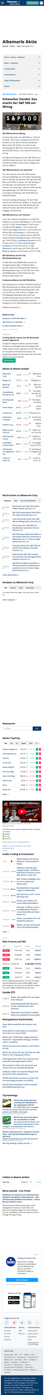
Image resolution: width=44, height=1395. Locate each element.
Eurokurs (8, 1365)
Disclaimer (32, 1337)
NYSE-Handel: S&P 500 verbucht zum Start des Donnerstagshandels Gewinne (26, 556)
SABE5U (37, 968)
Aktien (6, 1362)
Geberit (6, 758)
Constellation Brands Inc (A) (8, 393)
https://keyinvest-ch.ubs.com (22, 988)
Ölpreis (33, 1370)
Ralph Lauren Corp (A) (8, 431)
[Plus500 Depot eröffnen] (12, 4)
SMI (24, 1360)
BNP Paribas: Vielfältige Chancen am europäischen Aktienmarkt (29, 881)
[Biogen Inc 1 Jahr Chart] (36, 380)
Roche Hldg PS (8, 767)
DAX (32, 1354)
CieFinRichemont (9, 754)
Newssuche (8, 723)
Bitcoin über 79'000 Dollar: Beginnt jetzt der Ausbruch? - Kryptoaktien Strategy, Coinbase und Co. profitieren (21, 1039)
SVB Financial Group (22, 290)
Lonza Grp (7, 762)
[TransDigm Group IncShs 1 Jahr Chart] (35, 444)
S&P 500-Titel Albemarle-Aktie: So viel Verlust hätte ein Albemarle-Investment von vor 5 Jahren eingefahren (26, 567)
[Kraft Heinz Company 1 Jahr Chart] (35, 418)
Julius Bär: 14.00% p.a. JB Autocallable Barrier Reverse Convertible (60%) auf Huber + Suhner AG (29, 911)
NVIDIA (20, 262)
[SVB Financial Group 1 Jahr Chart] (35, 437)
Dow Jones (21, 1357)
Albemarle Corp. (7, 375)
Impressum (32, 1331)
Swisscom (7, 789)
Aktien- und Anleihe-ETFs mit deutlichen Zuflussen (28, 919)
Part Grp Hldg (8, 771)
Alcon (5, 785)
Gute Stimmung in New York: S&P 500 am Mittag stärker (26, 520)
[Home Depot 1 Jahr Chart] (35, 407)
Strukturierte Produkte (13, 1367)
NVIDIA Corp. (8, 425)
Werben (22, 1334)
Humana (19, 232)
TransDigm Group (22, 238)
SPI (16, 1354)
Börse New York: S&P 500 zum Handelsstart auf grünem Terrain (25, 526)
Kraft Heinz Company (7, 418)
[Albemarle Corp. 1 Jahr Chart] (35, 375)
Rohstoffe (29, 1367)
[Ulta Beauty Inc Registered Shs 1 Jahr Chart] (35, 451)
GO (37, 728)
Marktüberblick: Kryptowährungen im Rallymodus (28, 889)
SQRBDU (37, 959)
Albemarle (6, 248)
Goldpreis (33, 1360)
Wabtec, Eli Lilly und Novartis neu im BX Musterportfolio (28, 926)
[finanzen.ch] (13, 2)
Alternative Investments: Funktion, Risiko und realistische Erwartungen (25, 1013)
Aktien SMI (8, 1354)
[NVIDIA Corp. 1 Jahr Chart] (35, 424)
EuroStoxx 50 (9, 1357)
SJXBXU (38, 950)
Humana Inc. (8, 413)
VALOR (5, 46)
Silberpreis (18, 1365)
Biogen (18, 227)
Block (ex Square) (9, 251)
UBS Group (7, 780)
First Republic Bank (10, 295)
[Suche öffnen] (41, 3)
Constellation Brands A (26, 240)
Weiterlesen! (9, 360)
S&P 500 (25, 137)
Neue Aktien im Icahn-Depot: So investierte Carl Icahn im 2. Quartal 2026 (20, 1032)
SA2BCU (37, 977)
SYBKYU (38, 955)
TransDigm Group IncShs (8, 444)
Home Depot (21, 224)
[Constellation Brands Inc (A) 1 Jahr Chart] (35, 393)
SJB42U (38, 973)
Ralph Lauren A (19, 230)
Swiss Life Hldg (9, 776)
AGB (29, 1340)
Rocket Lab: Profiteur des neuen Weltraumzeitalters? (27, 902)
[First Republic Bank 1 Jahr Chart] (35, 401)
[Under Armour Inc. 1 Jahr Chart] (35, 459)
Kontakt (7, 1331)
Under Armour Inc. (7, 459)
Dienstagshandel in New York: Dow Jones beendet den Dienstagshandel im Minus (21, 1060)
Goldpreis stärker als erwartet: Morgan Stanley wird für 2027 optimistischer (21, 1072)
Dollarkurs (24, 1362)
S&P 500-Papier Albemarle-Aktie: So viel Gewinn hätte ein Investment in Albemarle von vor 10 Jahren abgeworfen (26, 538)
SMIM (26, 1354)
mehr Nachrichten (9, 575)
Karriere (7, 1334)
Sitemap (7, 1340)
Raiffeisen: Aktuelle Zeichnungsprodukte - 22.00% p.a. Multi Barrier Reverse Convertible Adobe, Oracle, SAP (29, 871)
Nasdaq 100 (32, 1357)
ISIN (19, 46)
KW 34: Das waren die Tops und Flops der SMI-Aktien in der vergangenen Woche (21, 1053)
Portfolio (7, 1370)
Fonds (27, 1365)
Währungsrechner (21, 1370)
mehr (4, 794)
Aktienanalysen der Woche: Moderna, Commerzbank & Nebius (28, 861)
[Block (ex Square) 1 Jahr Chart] (35, 385)
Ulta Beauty (24, 222)
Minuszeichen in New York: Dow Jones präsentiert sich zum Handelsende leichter (20, 1066)
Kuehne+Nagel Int (10, 749)
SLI (21, 1354)
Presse (7, 1337)
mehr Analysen (8, 600)
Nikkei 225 (8, 1360)
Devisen (15, 1362)
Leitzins (7, 1372)
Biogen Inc (7, 380)
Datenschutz (33, 1334)
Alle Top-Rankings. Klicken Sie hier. (16, 1143)
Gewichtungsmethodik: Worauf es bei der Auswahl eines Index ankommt (24, 1006)
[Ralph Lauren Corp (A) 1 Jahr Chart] (35, 431)
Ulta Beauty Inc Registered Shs (8, 451)
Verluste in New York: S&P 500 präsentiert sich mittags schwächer (26, 546)
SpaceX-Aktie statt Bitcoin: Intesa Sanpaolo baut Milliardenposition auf (20, 1085)
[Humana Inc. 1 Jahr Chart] (35, 413)
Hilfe (20, 1331)
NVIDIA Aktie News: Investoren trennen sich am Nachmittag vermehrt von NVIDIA (20, 1079)
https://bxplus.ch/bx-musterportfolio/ (15, 842)
